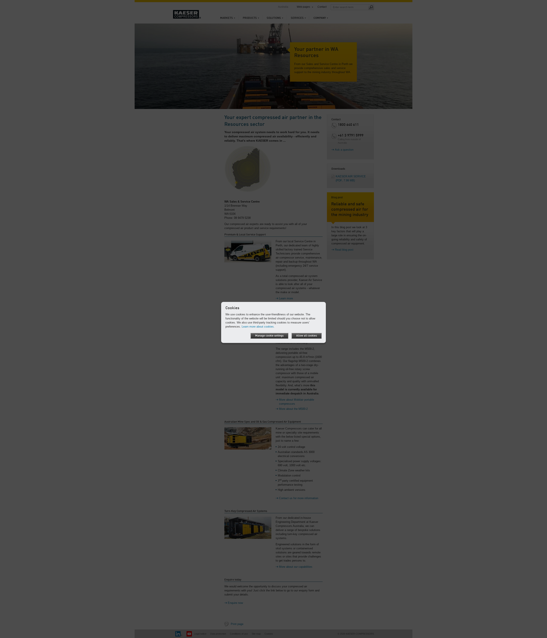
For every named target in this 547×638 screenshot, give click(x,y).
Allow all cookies (306, 335)
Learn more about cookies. (258, 326)
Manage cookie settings (269, 335)
